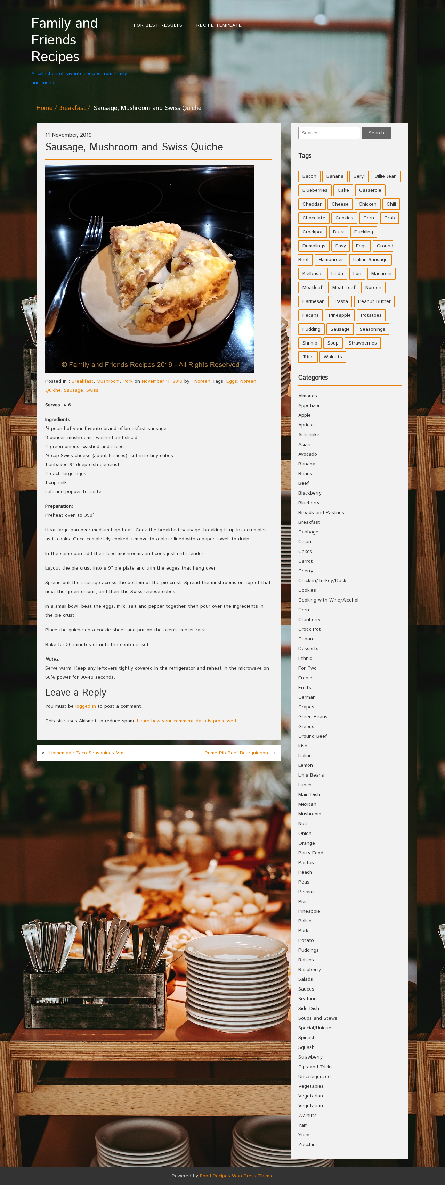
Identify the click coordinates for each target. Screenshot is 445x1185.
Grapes (306, 707)
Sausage (73, 390)
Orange (306, 843)
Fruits (304, 687)
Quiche (53, 390)
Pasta (341, 301)
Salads (305, 979)
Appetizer (309, 405)
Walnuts (333, 357)
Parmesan (313, 301)
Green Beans (312, 716)
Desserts (308, 648)
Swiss (92, 390)
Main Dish (309, 794)
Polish (305, 921)
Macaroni (381, 273)
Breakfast (72, 108)
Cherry (305, 570)
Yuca (303, 1135)
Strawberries (363, 343)
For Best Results (158, 25)
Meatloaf (312, 287)
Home (44, 108)
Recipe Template (219, 25)
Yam (303, 1125)
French (306, 677)
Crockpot (312, 232)
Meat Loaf (343, 287)
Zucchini (307, 1144)
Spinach (307, 1037)
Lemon (305, 765)
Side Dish (308, 1008)
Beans (305, 473)
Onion (305, 833)
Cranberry (309, 619)
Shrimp (309, 343)
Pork (128, 381)
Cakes (305, 551)
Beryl (359, 176)
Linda (337, 273)
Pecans (310, 315)
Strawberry (310, 1057)
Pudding (311, 329)
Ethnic (305, 658)
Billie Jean (386, 176)
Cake (343, 190)
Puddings (308, 950)
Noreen (202, 381)
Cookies (344, 218)
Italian (305, 755)
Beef (303, 483)
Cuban (305, 639)
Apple (304, 415)
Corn (368, 218)
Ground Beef (312, 736)
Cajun (304, 541)
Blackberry (310, 493)
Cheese (340, 204)
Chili (391, 204)
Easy (340, 245)
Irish (302, 746)
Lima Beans (311, 775)
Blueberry (308, 502)
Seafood (307, 998)
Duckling (363, 232)
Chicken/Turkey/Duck (322, 580)
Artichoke (308, 434)
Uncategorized (314, 1076)
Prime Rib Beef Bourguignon (236, 752)
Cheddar (312, 204)
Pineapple (340, 315)
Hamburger (331, 259)
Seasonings (372, 329)
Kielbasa (311, 273)
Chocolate (313, 218)
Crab (389, 218)
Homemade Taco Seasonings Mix (86, 752)
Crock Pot (309, 629)
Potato (306, 940)
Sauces (306, 989)
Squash (306, 1047)
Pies (303, 901)
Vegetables (311, 1086)
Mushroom (108, 381)
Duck (338, 232)
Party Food (310, 853)
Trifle (308, 357)
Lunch (305, 784)
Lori (357, 273)
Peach (305, 872)
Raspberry (309, 969)
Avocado (307, 454)
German (307, 697)
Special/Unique (314, 1028)
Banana (334, 176)
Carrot (305, 561)
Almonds (307, 395)
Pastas (306, 862)
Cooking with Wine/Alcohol (328, 600)
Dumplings (313, 245)
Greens (306, 726)
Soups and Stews (317, 1018)
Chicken (368, 204)
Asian (304, 444)
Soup (333, 343)
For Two (307, 668)
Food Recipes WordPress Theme (237, 1175)
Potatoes (371, 315)
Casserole (370, 190)
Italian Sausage (370, 259)
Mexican (307, 804)
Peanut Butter (374, 301)
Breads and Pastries (321, 512)
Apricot (306, 425)
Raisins (306, 959)
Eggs (231, 381)
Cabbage (308, 532)
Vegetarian (310, 1096)
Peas (303, 882)
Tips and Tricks (315, 1066)
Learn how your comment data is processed (186, 721)
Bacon (309, 176)
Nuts (303, 823)
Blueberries (314, 190)
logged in (85, 706)
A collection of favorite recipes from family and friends (79, 51)
